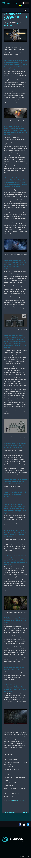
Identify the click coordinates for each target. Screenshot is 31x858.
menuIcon (3, 3)
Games (15, 3)
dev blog (22, 800)
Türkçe (10, 25)
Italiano (10, 24)
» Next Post (23, 812)
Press (8, 3)
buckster (17, 800)
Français (15, 24)
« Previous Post (9, 812)
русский (6, 24)
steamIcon (25, 3)
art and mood (11, 800)
